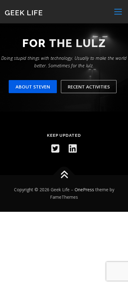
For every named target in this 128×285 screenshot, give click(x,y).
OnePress (84, 189)
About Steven (33, 86)
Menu (117, 11)
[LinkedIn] (72, 148)
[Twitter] (55, 148)
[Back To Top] (64, 175)
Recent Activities (89, 86)
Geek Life (24, 12)
